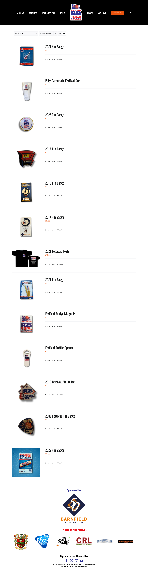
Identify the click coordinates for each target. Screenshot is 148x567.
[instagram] (76, 560)
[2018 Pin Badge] (26, 193)
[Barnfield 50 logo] (74, 494)
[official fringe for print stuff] (63, 535)
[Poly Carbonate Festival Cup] (26, 91)
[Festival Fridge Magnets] (26, 324)
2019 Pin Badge (54, 149)
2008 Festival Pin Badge (60, 416)
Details (60, 59)
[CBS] (42, 535)
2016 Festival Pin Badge (60, 382)
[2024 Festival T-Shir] (26, 258)
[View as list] (64, 33)
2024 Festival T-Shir (58, 251)
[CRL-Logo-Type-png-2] (84, 538)
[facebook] (66, 560)
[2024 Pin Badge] (26, 290)
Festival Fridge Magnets (60, 313)
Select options (51, 264)
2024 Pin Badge (54, 279)
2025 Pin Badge (54, 450)
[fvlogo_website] (104, 540)
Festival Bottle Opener (59, 348)
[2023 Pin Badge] (26, 57)
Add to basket (51, 59)
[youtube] (81, 560)
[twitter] (71, 560)
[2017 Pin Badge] (26, 227)
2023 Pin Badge (54, 46)
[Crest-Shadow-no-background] (21, 534)
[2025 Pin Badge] (26, 462)
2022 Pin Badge (54, 115)
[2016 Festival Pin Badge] (26, 392)
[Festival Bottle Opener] (26, 358)
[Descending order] (36, 33)
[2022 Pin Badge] (26, 125)
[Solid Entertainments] (125, 541)
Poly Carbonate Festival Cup (62, 80)
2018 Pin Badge (54, 183)
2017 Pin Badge (54, 217)
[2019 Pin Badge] (26, 159)
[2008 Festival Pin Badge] (26, 426)
